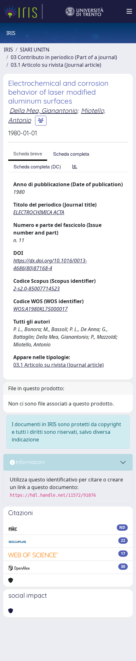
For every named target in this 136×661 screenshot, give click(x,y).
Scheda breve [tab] (27, 153)
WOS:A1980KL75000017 (40, 308)
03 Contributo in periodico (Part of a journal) (64, 57)
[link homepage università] (84, 11)
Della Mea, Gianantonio (43, 110)
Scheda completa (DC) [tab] (37, 166)
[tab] (75, 166)
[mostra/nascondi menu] (129, 11)
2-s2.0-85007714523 (36, 288)
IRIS (8, 49)
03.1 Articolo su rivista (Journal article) (56, 64)
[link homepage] (23, 11)
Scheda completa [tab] (71, 153)
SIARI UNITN (34, 49)
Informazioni (30, 462)
